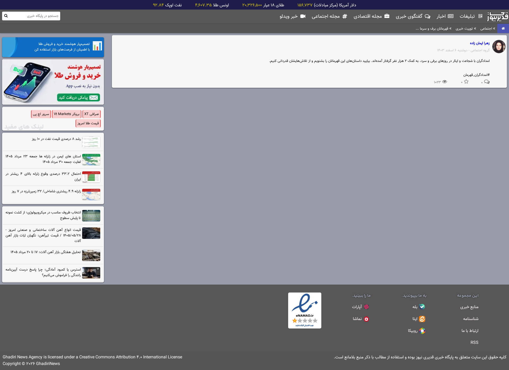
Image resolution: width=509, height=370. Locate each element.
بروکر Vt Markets (67, 114)
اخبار (442, 16)
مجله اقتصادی (368, 16)
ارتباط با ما (470, 331)
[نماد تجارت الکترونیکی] (304, 327)
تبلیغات (468, 16)
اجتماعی (486, 28)
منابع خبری (469, 307)
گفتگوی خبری (410, 16)
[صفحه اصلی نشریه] (503, 29)
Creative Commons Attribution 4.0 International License (130, 357)
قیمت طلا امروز (88, 123)
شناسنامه (471, 319)
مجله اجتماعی (326, 16)
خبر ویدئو (289, 16)
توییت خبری (465, 28)
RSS (475, 343)
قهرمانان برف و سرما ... (432, 28)
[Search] (6, 16)
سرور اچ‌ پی (41, 114)
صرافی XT (91, 114)
